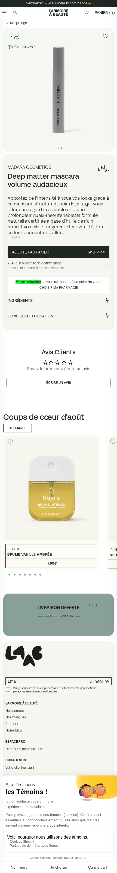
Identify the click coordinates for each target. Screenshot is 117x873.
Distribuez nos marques (23, 748)
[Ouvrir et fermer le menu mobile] (4, 12)
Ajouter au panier (58, 252)
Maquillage (18, 22)
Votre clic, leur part (19, 767)
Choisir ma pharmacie (58, 287)
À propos (12, 723)
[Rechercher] (15, 12)
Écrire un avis (58, 382)
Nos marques (15, 717)
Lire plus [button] (14, 237)
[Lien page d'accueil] (58, 12)
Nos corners (14, 710)
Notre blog (13, 730)
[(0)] (86, 12)
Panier (105, 12)
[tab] (58, 148)
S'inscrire (99, 681)
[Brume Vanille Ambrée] (51, 502)
